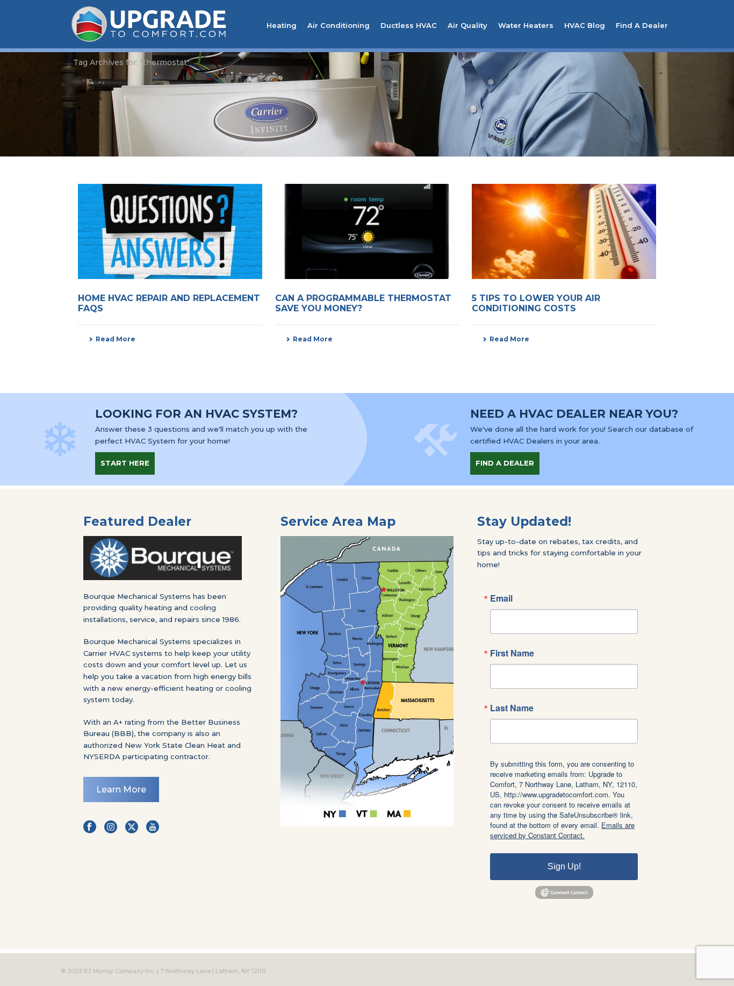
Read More (115, 339)
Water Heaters (525, 25)
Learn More (121, 789)
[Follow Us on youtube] (152, 827)
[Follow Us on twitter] (131, 827)
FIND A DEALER (505, 463)
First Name (512, 653)
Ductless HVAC (408, 25)
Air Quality (467, 25)
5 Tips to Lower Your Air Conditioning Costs (536, 303)
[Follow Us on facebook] (89, 827)
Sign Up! (564, 866)
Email (501, 598)
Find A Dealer (642, 25)
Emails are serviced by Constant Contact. (562, 830)
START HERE (124, 463)
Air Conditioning (338, 25)
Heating (282, 25)
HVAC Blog (584, 25)
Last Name (512, 708)
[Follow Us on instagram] (110, 827)
